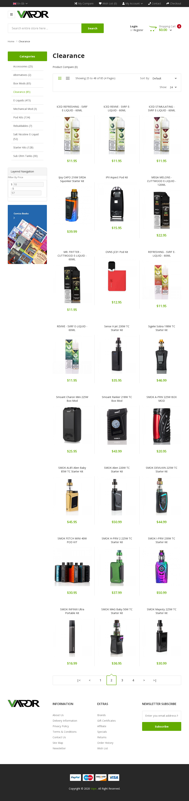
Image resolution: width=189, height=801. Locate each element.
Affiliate (101, 726)
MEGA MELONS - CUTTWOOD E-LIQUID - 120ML (161, 181)
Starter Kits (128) (23, 147)
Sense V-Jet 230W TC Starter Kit (116, 328)
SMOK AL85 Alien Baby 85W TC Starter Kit (72, 469)
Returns (101, 737)
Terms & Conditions (65, 731)
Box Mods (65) (22, 83)
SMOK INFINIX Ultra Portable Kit (72, 611)
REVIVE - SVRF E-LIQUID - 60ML (72, 328)
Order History (105, 743)
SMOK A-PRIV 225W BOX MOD (162, 398)
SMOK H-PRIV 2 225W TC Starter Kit (117, 540)
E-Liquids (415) (22, 100)
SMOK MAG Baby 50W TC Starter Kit (117, 611)
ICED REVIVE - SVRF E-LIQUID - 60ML (117, 108)
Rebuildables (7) (22, 126)
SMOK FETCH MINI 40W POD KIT (72, 540)
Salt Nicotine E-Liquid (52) (26, 137)
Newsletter (59, 748)
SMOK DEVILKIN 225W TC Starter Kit (161, 469)
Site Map (58, 743)
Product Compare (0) (65, 67)
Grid (60, 78)
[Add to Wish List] (72, 136)
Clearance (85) (21, 92)
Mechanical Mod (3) (25, 109)
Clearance (24, 41)
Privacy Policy (61, 726)
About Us (58, 715)
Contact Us (59, 737)
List (68, 78)
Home (11, 41)
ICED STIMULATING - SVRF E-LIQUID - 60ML (161, 108)
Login (134, 26)
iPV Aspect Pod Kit (117, 177)
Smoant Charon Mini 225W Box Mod (72, 398)
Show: (163, 87)
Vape (94, 788)
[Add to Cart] (59, 136)
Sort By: (145, 78)
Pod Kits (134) (21, 117)
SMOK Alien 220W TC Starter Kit (117, 469)
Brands (101, 715)
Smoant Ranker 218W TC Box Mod (117, 398)
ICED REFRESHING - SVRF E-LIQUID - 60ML (72, 108)
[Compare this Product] (85, 136)
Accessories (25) (23, 66)
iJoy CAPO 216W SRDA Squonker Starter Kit (72, 179)
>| (155, 680)
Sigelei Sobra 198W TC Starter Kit (161, 328)
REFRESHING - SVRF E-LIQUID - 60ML (161, 253)
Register (138, 30)
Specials (102, 731)
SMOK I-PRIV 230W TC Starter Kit (161, 540)
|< (78, 680)
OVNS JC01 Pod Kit (117, 252)
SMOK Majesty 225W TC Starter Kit (161, 611)
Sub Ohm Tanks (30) (25, 156)
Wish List (102, 748)
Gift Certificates (106, 720)
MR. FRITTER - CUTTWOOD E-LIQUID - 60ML (72, 255)
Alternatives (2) (22, 75)
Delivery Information (65, 720)
